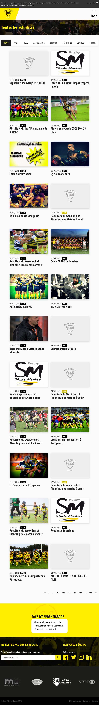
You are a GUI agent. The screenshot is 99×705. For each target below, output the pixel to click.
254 (74, 592)
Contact (95, 701)
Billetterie (86, 701)
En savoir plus (91, 3)
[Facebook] (65, 657)
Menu (94, 15)
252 (63, 592)
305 (90, 592)
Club (26, 43)
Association (39, 43)
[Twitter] (73, 657)
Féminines (67, 43)
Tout (6, 43)
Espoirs (53, 43)
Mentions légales (75, 701)
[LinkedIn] (89, 657)
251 (57, 592)
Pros (16, 43)
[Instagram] (81, 657)
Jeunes (80, 43)
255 (80, 592)
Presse (92, 43)
